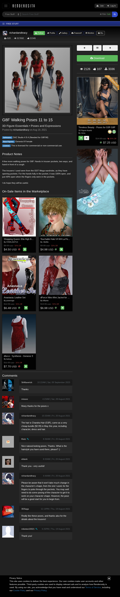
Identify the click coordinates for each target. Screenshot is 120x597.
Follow (40, 33)
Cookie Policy (19, 590)
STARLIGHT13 (12, 242)
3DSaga (25, 509)
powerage (10, 301)
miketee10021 (28, 529)
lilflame (46, 301)
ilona (83, 133)
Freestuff (77, 33)
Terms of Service (93, 587)
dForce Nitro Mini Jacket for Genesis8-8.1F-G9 (62, 297)
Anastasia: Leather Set (14, 297)
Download (98, 58)
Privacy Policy (40, 590)
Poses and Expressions (46, 125)
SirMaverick (26, 382)
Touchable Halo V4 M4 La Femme (56, 239)
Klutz (23, 439)
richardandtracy (21, 130)
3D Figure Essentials (15, 125)
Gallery (64, 33)
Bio (101, 33)
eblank (24, 459)
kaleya (9, 359)
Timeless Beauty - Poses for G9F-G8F (96, 127)
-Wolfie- (46, 242)
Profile (52, 33)
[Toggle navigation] (5, 5)
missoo (24, 399)
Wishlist (90, 33)
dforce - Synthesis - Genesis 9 (18, 356)
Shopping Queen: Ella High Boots (20, 239)
